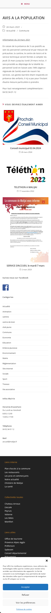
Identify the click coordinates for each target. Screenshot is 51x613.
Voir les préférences (25, 602)
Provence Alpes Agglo (15, 542)
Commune (24, 30)
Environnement (9, 353)
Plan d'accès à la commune (17, 468)
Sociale (5, 373)
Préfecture (10, 546)
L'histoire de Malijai (14, 483)
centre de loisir (9, 322)
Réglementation (9, 363)
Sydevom (9, 549)
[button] (46, 560)
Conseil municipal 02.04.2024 (25, 148)
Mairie (5, 358)
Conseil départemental (15, 553)
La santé (9, 486)
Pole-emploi (10, 556)
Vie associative (9, 389)
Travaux (6, 384)
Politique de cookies (24, 609)
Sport (5, 379)
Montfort (9, 521)
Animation (7, 311)
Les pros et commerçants (16, 475)
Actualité (10, 30)
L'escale (8, 507)
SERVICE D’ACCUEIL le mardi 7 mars (25, 265)
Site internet (8, 368)
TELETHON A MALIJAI (25, 187)
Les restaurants (12, 472)
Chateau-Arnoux (12, 503)
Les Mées (9, 518)
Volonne (8, 514)
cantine (6, 316)
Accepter (25, 587)
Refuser (25, 594)
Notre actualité (12, 479)
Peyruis (8, 511)
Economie (7, 337)
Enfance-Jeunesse (10, 348)
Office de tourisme (13, 538)
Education (7, 342)
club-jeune (7, 327)
